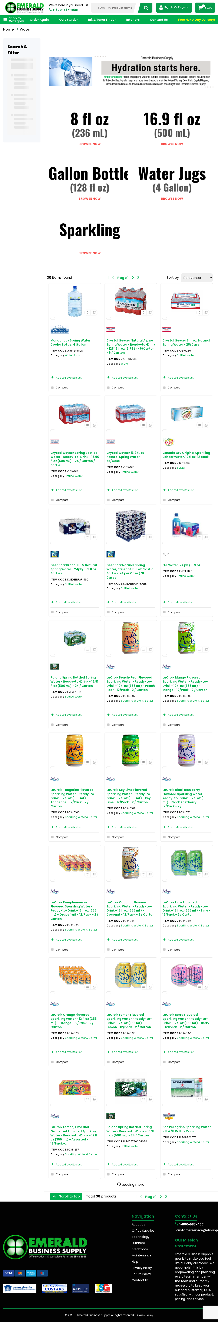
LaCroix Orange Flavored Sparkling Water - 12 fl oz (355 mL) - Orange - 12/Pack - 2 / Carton (73, 1021)
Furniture (138, 1243)
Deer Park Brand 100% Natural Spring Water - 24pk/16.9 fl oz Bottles (73, 569)
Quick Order (68, 20)
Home (8, 29)
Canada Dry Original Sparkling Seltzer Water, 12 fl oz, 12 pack (186, 455)
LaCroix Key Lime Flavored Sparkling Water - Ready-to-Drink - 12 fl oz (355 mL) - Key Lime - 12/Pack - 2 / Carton (129, 796)
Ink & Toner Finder (102, 20)
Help (135, 1261)
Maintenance (142, 1255)
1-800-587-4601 (65, 10)
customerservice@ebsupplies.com (195, 1230)
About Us (138, 1224)
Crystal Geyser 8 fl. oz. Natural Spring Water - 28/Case (186, 342)
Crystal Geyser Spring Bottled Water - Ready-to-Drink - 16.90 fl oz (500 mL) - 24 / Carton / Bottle (74, 459)
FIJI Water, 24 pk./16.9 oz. (181, 565)
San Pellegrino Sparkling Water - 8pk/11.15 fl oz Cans (186, 1129)
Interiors (133, 20)
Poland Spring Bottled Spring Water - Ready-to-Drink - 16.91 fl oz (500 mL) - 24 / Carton (74, 681)
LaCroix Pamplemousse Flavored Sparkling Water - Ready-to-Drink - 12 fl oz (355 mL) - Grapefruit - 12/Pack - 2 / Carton (74, 910)
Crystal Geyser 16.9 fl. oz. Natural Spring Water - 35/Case (125, 457)
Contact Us (159, 20)
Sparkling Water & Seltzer (137, 700)
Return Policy (141, 1274)
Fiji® (165, 554)
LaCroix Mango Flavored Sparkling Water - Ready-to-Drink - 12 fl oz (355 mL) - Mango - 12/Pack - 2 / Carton (185, 683)
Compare (62, 387)
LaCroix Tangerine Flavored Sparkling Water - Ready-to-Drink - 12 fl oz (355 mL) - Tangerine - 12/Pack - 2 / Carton (73, 798)
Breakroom (140, 1249)
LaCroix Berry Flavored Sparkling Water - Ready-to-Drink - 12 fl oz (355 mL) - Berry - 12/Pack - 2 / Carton (185, 1021)
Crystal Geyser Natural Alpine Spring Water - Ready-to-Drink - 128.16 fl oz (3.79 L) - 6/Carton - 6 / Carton (130, 346)
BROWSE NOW (90, 144)
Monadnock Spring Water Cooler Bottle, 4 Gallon (70, 342)
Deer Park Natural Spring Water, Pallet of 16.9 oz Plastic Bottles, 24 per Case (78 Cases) (129, 571)
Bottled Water (185, 355)
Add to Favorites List (69, 378)
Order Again (39, 20)
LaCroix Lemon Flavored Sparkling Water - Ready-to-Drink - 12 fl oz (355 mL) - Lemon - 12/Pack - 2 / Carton (129, 1021)
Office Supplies (143, 1230)
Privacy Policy (142, 1268)
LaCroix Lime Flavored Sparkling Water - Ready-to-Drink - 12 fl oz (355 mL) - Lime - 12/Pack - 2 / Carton (186, 908)
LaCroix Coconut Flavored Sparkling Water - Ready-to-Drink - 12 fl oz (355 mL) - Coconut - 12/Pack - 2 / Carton (130, 908)
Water (125, 363)
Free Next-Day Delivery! (196, 20)
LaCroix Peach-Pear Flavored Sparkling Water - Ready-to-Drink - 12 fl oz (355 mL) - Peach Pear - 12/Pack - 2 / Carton (130, 683)
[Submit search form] (144, 8)
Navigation (143, 1216)
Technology (140, 1237)
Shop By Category (16, 19)
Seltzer (181, 467)
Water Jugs (72, 355)
